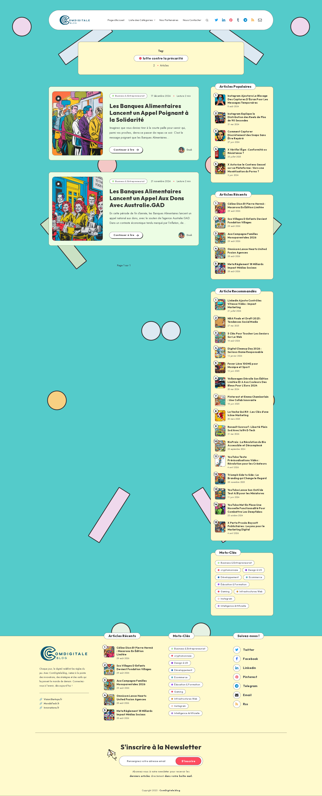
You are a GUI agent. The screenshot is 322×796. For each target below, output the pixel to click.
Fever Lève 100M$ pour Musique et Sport (243, 365)
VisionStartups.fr (53, 699)
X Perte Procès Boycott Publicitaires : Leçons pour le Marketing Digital (246, 526)
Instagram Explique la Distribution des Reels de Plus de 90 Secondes (247, 117)
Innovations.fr (51, 707)
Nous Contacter (192, 20)
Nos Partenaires (168, 20)
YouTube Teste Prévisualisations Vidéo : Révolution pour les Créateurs (247, 460)
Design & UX (255, 570)
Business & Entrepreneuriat (130, 95)
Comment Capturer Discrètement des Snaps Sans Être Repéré (247, 135)
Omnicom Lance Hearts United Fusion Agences (247, 250)
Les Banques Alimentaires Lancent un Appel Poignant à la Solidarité (149, 112)
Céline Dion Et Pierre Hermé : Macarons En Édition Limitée (246, 205)
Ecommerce (255, 577)
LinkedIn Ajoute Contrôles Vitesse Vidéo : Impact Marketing (244, 304)
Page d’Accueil (116, 20)
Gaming (225, 591)
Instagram (226, 598)
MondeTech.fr (51, 703)
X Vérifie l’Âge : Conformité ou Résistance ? (247, 151)
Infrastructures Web (251, 591)
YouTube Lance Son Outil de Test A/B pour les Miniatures (246, 491)
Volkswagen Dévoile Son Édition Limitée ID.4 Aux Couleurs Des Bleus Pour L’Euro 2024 (248, 382)
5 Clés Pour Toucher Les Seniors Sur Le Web (248, 335)
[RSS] (253, 20)
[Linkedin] (223, 20)
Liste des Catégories (141, 20)
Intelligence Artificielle (233, 605)
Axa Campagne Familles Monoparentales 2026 (243, 235)
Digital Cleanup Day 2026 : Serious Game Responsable (245, 350)
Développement (230, 577)
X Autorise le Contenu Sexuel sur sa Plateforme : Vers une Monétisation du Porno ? (246, 168)
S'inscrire (188, 761)
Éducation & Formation (234, 584)
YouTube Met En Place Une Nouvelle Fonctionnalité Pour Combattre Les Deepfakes (246, 508)
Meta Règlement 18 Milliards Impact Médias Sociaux (245, 266)
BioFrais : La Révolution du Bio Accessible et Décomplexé (247, 443)
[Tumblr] (238, 20)
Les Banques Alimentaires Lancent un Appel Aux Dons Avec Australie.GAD (147, 198)
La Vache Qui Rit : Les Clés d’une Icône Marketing (248, 413)
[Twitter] (216, 20)
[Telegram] (245, 20)
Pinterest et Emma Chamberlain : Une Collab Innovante (248, 398)
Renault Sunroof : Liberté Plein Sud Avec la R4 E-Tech (247, 428)
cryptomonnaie (229, 570)
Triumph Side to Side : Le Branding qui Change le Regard (247, 476)
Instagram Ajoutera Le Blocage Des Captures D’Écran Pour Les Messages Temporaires (248, 99)
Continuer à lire (124, 150)
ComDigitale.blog (169, 790)
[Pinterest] (231, 20)
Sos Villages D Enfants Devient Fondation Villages (247, 220)
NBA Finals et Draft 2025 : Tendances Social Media (244, 320)
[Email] (260, 20)
